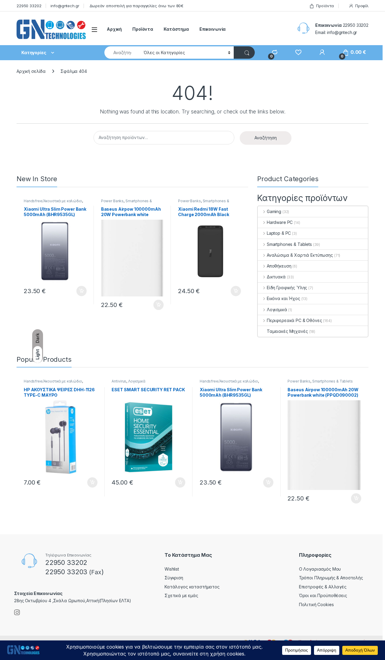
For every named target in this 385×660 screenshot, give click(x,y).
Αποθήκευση (279, 265)
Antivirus (119, 381)
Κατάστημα (176, 29)
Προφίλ (361, 5)
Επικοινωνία (212, 29)
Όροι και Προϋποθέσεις (323, 595)
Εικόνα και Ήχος (283, 298)
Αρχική (114, 29)
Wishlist (172, 569)
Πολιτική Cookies (316, 604)
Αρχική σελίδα (31, 71)
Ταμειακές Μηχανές (287, 331)
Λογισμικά (277, 309)
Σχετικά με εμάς (181, 595)
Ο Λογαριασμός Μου (320, 569)
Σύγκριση (174, 577)
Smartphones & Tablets (126, 203)
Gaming (274, 211)
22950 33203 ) (74, 572)
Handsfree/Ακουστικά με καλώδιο (53, 201)
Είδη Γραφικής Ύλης (287, 287)
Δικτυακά (276, 276)
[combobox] (122, 52)
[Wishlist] (295, 52)
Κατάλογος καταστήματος (192, 586)
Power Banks (112, 201)
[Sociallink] (17, 612)
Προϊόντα (325, 5)
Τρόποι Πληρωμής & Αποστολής (331, 577)
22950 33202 (29, 5)
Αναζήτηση (265, 137)
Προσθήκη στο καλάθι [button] (76, 291)
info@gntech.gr (65, 5)
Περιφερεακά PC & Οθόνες (294, 320)
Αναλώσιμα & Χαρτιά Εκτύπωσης (300, 255)
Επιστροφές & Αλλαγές (322, 586)
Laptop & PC (279, 233)
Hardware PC (280, 222)
